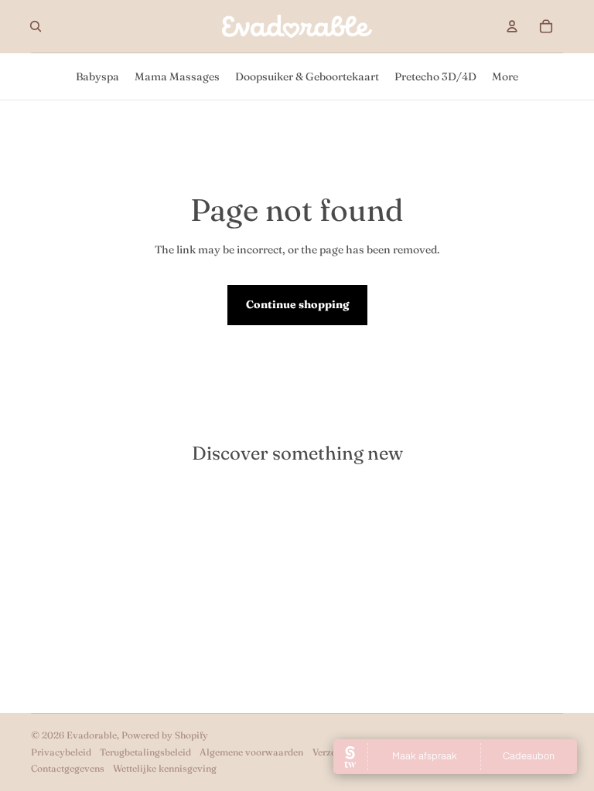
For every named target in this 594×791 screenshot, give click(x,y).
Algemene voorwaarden (251, 752)
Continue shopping (297, 304)
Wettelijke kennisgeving (165, 768)
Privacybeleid (61, 752)
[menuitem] (97, 76)
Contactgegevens (67, 768)
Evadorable (92, 735)
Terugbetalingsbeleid (145, 752)
